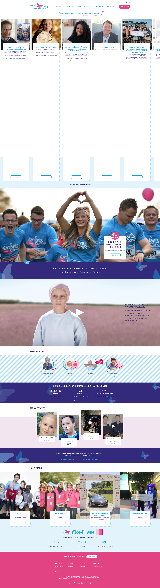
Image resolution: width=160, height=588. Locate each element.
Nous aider (110, 6)
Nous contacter (58, 563)
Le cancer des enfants (83, 6)
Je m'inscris (92, 556)
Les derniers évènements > (91, 459)
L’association (58, 6)
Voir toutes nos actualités (80, 185)
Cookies (57, 571)
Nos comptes (70, 563)
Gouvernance (95, 569)
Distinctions (82, 563)
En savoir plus (15, 177)
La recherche (99, 6)
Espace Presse (95, 563)
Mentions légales (59, 566)
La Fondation (83, 569)
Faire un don (124, 6)
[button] (153, 34)
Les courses (69, 6)
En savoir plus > (47, 376)
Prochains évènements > (68, 459)
